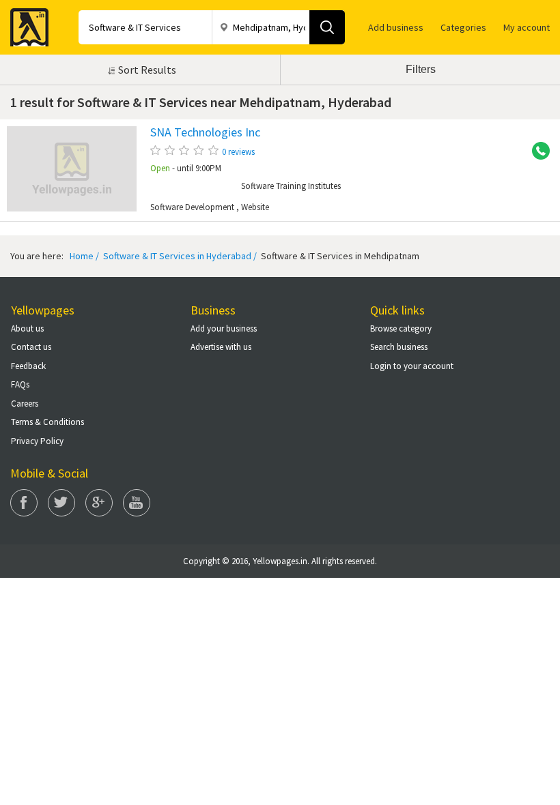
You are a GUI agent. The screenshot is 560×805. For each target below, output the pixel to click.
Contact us (31, 347)
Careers (24, 403)
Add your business (224, 328)
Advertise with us (221, 347)
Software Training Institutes (291, 186)
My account (526, 27)
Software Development (192, 207)
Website (255, 207)
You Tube (136, 502)
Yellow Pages (25, 23)
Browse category (401, 328)
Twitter (61, 502)
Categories (463, 27)
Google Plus (99, 502)
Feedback (28, 366)
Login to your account (411, 366)
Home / (84, 256)
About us (27, 328)
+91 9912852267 (536, 151)
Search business (399, 347)
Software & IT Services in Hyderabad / (179, 256)
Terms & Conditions (47, 422)
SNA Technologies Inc (205, 132)
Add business (395, 27)
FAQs (20, 384)
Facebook (24, 502)
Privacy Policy (37, 441)
